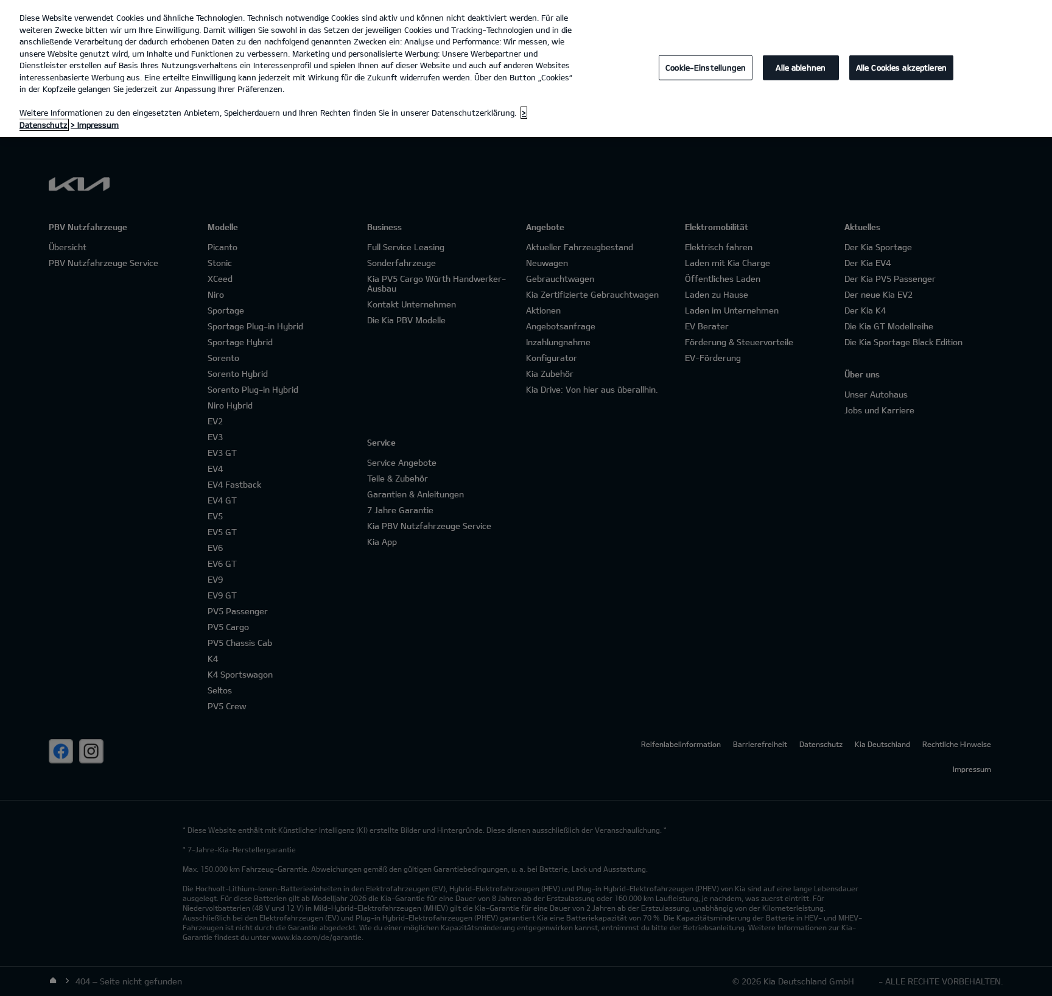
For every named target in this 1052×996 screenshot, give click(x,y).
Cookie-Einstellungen (705, 67)
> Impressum (95, 125)
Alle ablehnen (801, 67)
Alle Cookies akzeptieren (901, 67)
